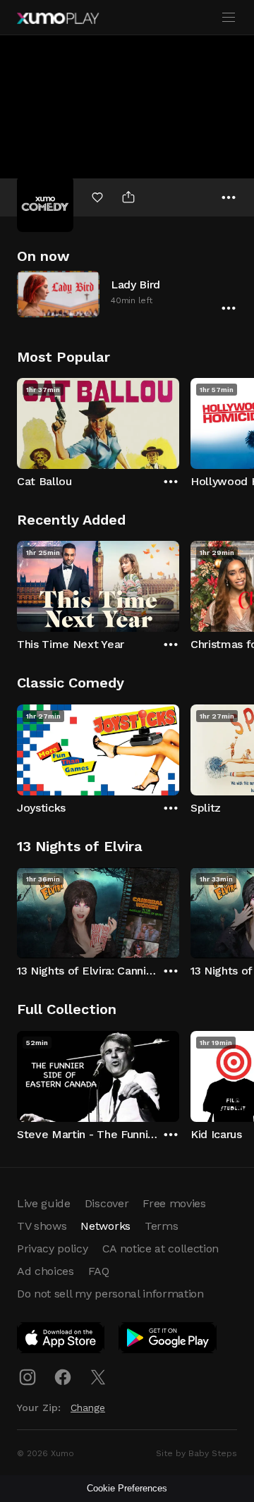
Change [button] (88, 1407)
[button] (127, 294)
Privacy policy (52, 1248)
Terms (161, 1226)
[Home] (58, 18)
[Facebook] (62, 1377)
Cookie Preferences (127, 1488)
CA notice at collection (160, 1248)
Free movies (174, 1203)
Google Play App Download (168, 1340)
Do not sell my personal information (110, 1293)
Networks (105, 1226)
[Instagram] (27, 1377)
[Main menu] (228, 17)
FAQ (98, 1271)
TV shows (41, 1226)
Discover (106, 1203)
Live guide (44, 1203)
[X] (98, 1377)
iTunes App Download (61, 1340)
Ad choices (45, 1271)
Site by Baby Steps (196, 1453)
